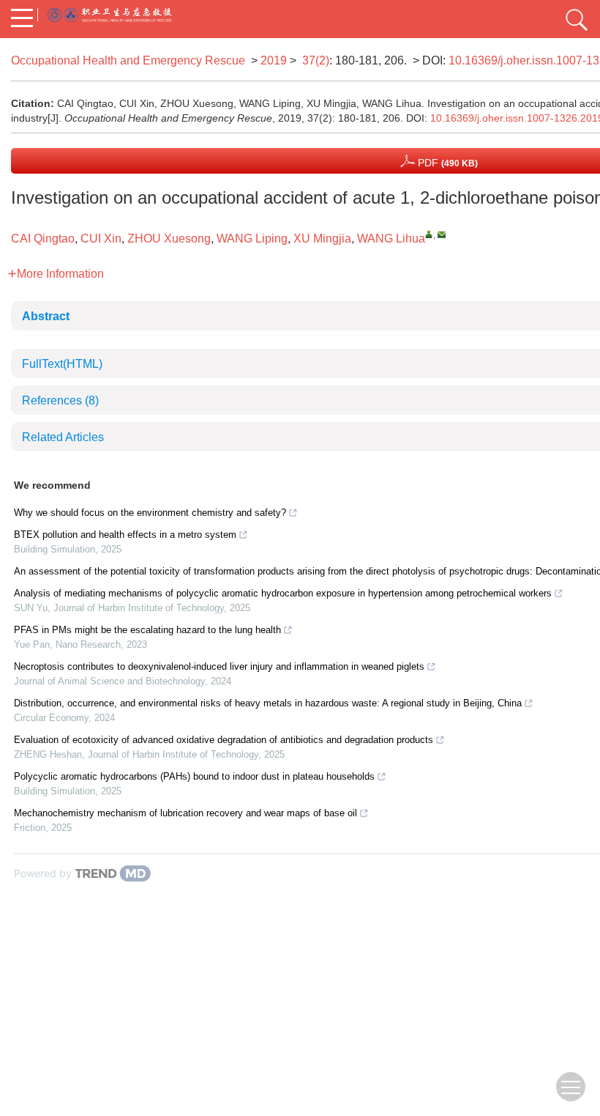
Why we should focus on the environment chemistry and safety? (150, 512)
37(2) (315, 60)
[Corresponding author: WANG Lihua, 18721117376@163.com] (429, 234)
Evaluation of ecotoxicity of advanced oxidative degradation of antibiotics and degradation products (223, 739)
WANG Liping (252, 238)
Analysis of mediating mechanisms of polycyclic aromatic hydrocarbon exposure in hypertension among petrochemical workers (283, 593)
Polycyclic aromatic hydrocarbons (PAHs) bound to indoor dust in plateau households (194, 776)
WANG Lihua (391, 238)
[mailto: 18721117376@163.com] (442, 234)
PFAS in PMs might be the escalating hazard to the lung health (147, 629)
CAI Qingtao (43, 238)
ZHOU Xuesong (169, 238)
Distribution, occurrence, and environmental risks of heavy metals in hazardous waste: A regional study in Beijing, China (268, 703)
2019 (273, 60)
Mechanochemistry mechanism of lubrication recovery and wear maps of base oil (185, 813)
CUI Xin (100, 238)
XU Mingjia (322, 238)
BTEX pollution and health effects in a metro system (125, 534)
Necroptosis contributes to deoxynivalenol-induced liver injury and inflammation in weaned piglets (219, 666)
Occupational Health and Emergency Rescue (128, 60)
